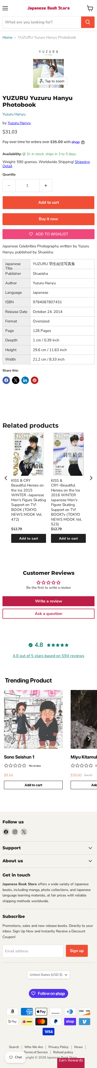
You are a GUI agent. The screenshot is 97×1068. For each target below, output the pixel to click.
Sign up (77, 951)
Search (14, 1047)
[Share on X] (15, 380)
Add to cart (28, 538)
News (78, 1047)
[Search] (88, 22)
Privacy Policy (58, 1047)
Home (7, 37)
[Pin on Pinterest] (34, 380)
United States (46, 974)
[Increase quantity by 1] (46, 185)
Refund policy (63, 1052)
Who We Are (33, 1047)
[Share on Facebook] (6, 380)
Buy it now (48, 219)
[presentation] (5, 478)
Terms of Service (36, 1052)
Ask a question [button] (48, 613)
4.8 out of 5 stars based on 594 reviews (48, 656)
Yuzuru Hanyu (13, 114)
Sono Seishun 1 (19, 757)
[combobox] (41, 22)
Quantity (9, 175)
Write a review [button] (48, 601)
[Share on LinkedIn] (25, 380)
